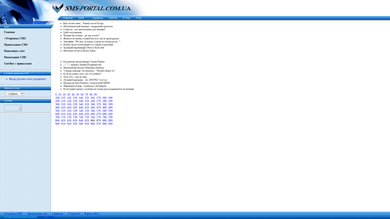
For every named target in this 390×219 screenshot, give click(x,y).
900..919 (60, 123)
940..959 (84, 123)
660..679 (96, 114)
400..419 (60, 107)
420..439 (72, 107)
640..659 (84, 114)
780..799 (107, 117)
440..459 (84, 107)
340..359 (84, 104)
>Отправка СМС (15, 38)
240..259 (84, 101)
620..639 (72, 114)
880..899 (107, 120)
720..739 (72, 117)
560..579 (96, 110)
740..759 (84, 117)
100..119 (60, 97)
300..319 (60, 104)
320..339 (72, 104)
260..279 (96, 101)
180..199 (107, 97)
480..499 (107, 107)
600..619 (60, 114)
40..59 (75, 94)
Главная (9, 32)
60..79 (84, 94)
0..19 (58, 94)
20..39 (66, 94)
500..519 (60, 110)
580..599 (107, 110)
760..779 (96, 117)
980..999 (107, 123)
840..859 (84, 120)
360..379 (96, 104)
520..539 (72, 110)
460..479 (96, 107)
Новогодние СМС (15, 57)
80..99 (93, 94)
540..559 (84, 110)
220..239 (72, 101)
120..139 (72, 97)
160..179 (95, 97)
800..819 (60, 120)
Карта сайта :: (92, 213)
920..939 (72, 123)
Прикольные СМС (16, 44)
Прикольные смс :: (38, 213)
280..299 (107, 101)
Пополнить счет (14, 51)
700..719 (60, 117)
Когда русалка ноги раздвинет (27, 79)
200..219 (60, 101)
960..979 (96, 123)
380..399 (107, 104)
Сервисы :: (58, 213)
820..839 (72, 120)
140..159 (84, 97)
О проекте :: (75, 213)
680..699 (107, 114)
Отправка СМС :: (14, 213)
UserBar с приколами (17, 63)
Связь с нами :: (47, 216)
